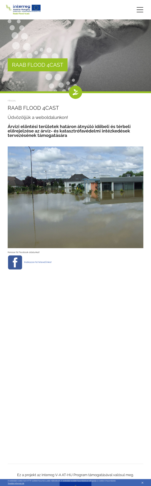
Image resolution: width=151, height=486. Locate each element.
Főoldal (12, 101)
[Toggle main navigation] (140, 10)
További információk (16, 483)
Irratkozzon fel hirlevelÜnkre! (38, 262)
